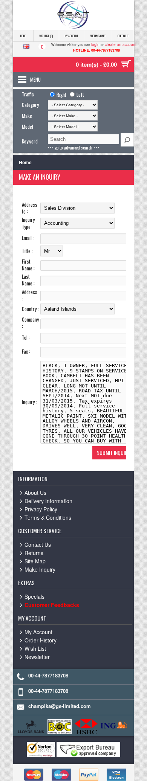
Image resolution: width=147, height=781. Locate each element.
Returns (33, 553)
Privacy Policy (40, 509)
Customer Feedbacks (51, 605)
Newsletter (37, 656)
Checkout (123, 36)
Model (27, 126)
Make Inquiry (39, 569)
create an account (120, 44)
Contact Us (37, 544)
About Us (35, 492)
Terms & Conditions (47, 517)
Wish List (35, 648)
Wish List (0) (46, 36)
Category (30, 104)
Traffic (28, 94)
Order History (40, 640)
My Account (71, 36)
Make (27, 115)
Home (23, 36)
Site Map (35, 561)
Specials (34, 596)
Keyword (30, 141)
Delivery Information (48, 501)
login (95, 44)
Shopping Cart (98, 36)
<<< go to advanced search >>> (73, 148)
